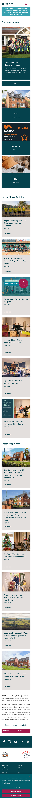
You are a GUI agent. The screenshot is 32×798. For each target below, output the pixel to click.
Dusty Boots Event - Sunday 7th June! (16, 300)
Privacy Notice (4, 772)
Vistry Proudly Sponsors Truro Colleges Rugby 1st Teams (15, 261)
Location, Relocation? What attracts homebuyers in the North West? (15, 635)
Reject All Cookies (16, 791)
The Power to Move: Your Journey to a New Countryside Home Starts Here (15, 516)
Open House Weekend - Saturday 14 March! (14, 382)
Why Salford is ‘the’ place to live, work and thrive (15, 675)
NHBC (19, 772)
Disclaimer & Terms (5, 769)
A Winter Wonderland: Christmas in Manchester (14, 555)
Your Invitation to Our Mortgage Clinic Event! (14, 422)
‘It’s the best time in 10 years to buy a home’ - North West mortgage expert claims (14, 474)
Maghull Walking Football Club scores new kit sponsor (15, 223)
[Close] (30, 776)
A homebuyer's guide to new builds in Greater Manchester (14, 597)
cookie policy (7, 783)
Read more (7, 233)
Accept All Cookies (16, 795)
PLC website (20, 769)
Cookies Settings (16, 787)
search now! (19, 14)
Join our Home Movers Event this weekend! (13, 341)
